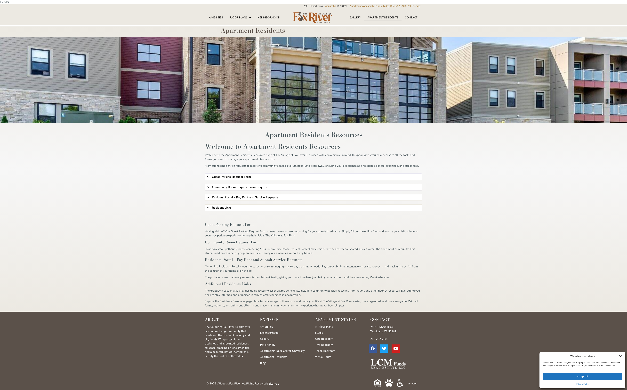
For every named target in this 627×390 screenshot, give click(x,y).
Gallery (355, 17)
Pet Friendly (414, 6)
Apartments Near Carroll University (282, 351)
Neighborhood (268, 17)
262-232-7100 (398, 6)
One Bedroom (324, 339)
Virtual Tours (323, 357)
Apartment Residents (383, 17)
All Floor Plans (324, 326)
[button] (620, 356)
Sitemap (274, 383)
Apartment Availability (362, 6)
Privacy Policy (582, 384)
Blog (263, 363)
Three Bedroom (325, 351)
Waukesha (325, 6)
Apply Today (383, 6)
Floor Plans (238, 17)
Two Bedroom (324, 345)
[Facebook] (373, 348)
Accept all (582, 376)
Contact (411, 17)
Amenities (216, 17)
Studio (319, 332)
